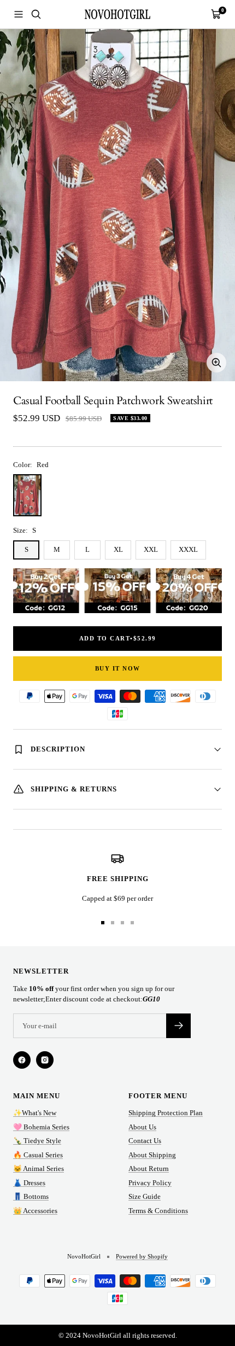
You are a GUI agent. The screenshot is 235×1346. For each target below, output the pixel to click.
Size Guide (144, 1196)
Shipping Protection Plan (165, 1113)
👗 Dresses (29, 1183)
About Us (142, 1127)
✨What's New (34, 1113)
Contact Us (144, 1141)
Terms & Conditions (158, 1211)
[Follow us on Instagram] (45, 1060)
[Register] (178, 1025)
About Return (148, 1168)
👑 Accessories (35, 1211)
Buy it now (117, 668)
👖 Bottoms (31, 1196)
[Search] (36, 14)
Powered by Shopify (142, 1256)
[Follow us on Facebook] (22, 1060)
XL (118, 549)
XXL (151, 549)
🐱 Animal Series (38, 1168)
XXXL (188, 549)
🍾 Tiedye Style (37, 1141)
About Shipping (152, 1155)
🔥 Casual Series (38, 1155)
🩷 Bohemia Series (41, 1127)
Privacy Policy (150, 1183)
